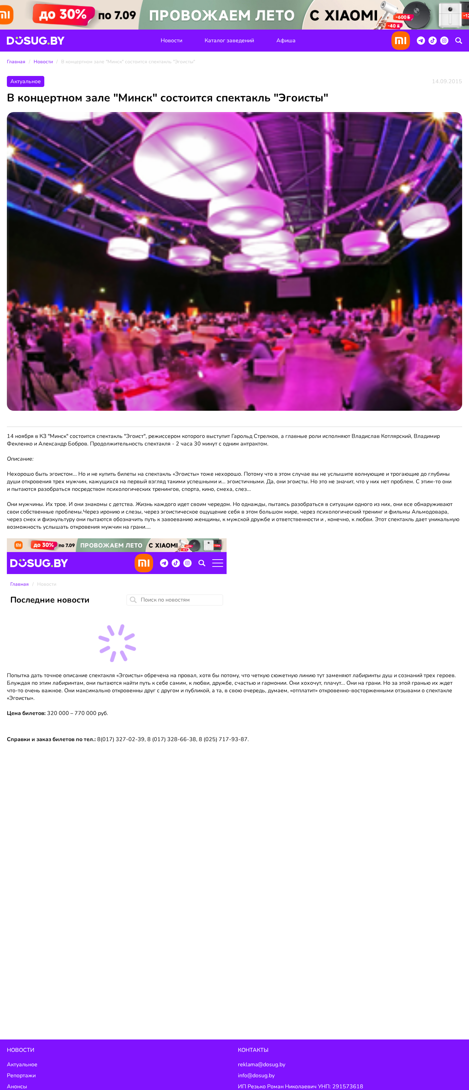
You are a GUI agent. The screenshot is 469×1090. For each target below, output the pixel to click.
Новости (171, 40)
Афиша (286, 40)
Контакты (253, 1050)
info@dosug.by (256, 1075)
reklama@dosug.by (261, 1064)
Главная (16, 61)
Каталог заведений (229, 40)
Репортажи (21, 1075)
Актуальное (22, 1064)
